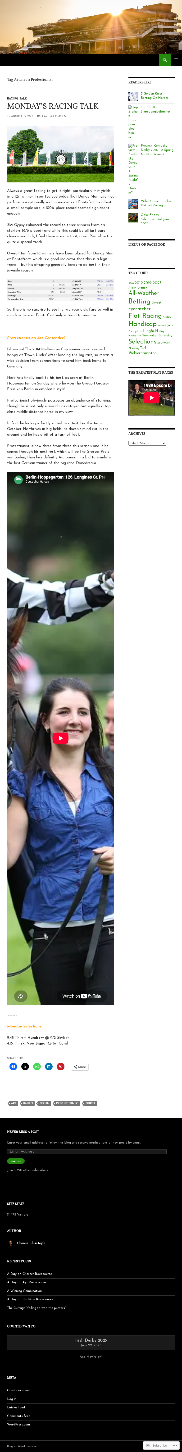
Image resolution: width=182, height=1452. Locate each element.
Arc (14, 1103)
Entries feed (16, 1407)
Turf (143, 348)
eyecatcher (139, 309)
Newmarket (150, 335)
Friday (167, 317)
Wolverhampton (142, 353)
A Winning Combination (24, 1291)
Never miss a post (23, 1132)
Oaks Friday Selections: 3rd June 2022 (155, 219)
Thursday (133, 348)
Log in (11, 1399)
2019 (139, 283)
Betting (139, 301)
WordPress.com (18, 1424)
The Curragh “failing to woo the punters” (36, 1308)
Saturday (165, 335)
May (161, 331)
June (170, 325)
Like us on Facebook (146, 245)
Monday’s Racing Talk (53, 106)
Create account (18, 1390)
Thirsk (90, 1103)
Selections (142, 342)
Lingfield (150, 331)
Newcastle (134, 336)
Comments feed (18, 1416)
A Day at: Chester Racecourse (29, 1274)
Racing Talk (17, 98)
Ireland (162, 325)
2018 (131, 283)
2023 (157, 283)
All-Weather (143, 293)
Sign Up (16, 1161)
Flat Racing (145, 316)
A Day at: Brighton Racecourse (30, 1299)
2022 (148, 283)
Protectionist (67, 1103)
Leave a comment (54, 116)
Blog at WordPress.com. (22, 1446)
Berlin (45, 1103)
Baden (28, 1103)
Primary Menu (176, 60)
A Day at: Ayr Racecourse (26, 1282)
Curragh (156, 303)
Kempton (135, 331)
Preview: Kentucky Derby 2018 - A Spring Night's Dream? (157, 150)
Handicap (142, 324)
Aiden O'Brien (137, 287)
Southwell (163, 342)
